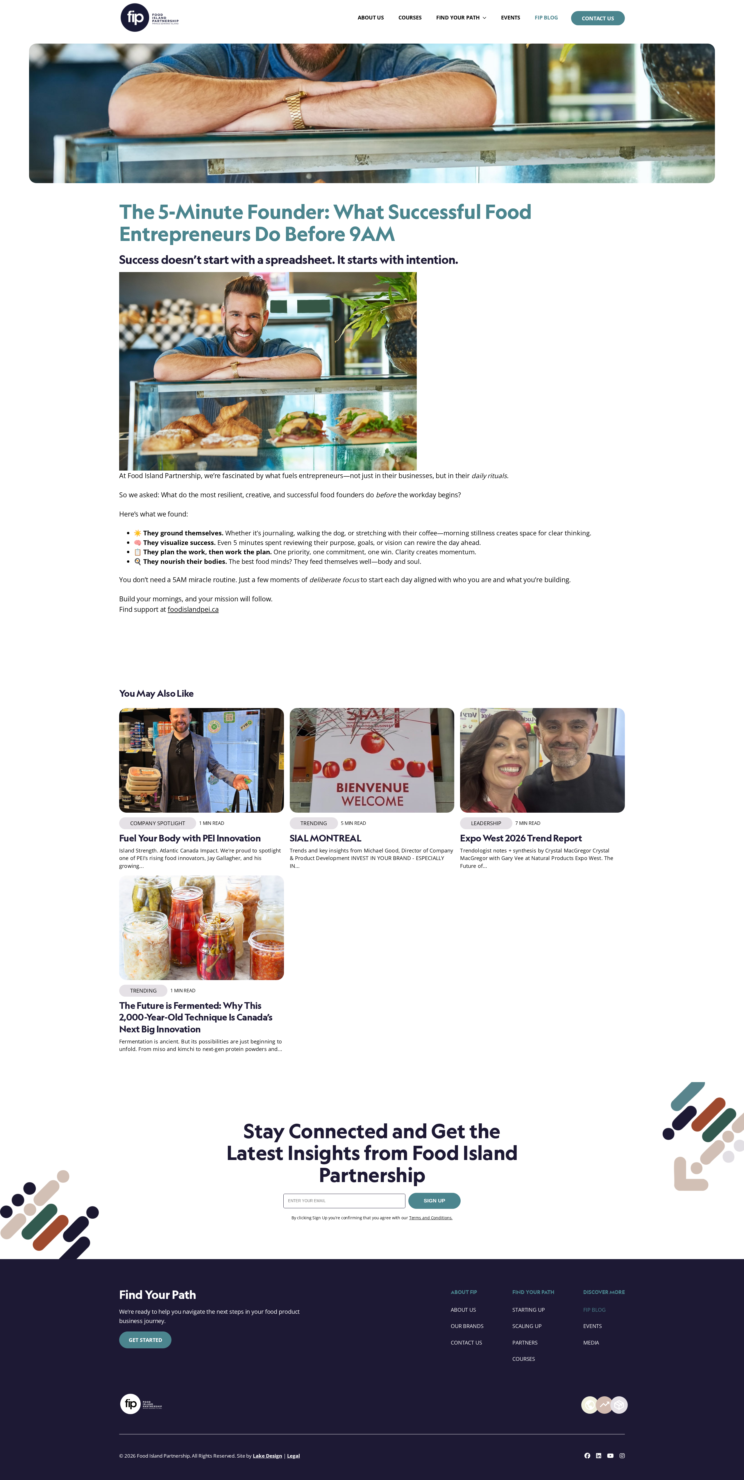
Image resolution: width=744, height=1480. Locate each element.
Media (591, 1342)
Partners (525, 1342)
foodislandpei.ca (193, 609)
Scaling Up (526, 1325)
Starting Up (528, 1309)
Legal (293, 1455)
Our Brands (467, 1325)
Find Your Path (458, 17)
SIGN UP (434, 1201)
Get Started (145, 1339)
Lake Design (267, 1455)
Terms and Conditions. (431, 1217)
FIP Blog (546, 17)
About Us (371, 17)
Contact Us (598, 18)
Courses (410, 17)
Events (510, 17)
